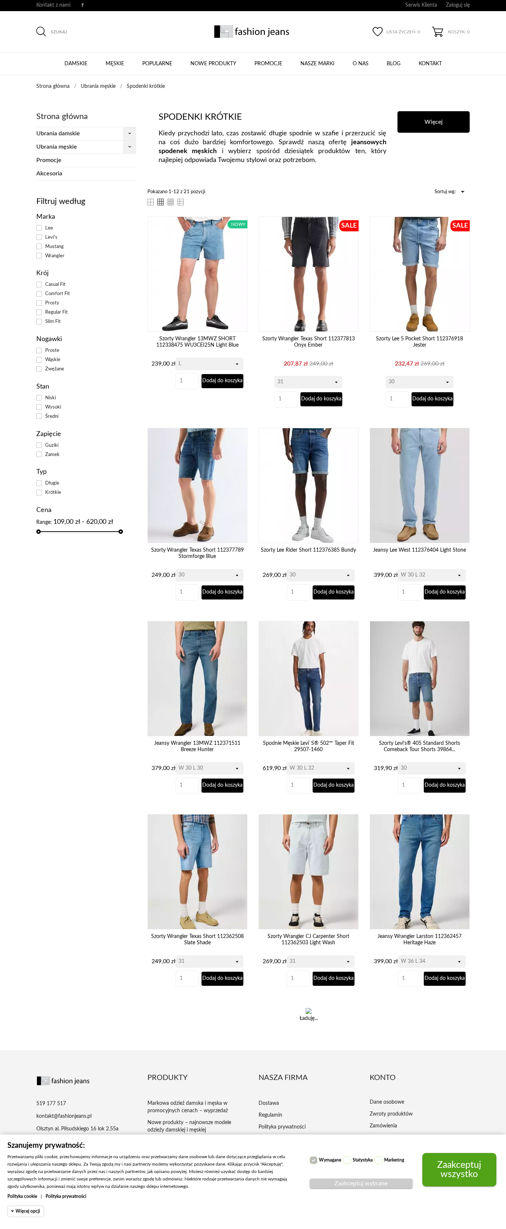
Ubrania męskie (56, 147)
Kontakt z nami (53, 5)
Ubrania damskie (58, 133)
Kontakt (430, 63)
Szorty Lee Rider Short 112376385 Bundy (308, 550)
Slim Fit (53, 321)
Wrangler (54, 255)
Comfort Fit (57, 293)
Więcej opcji (28, 1211)
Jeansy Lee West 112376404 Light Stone (419, 550)
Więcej (434, 122)
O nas (361, 63)
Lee (49, 228)
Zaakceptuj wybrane (360, 1183)
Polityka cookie (22, 1196)
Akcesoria (49, 173)
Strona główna (62, 116)
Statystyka (363, 1160)
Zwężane (54, 368)
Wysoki (53, 407)
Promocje (268, 63)
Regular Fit (56, 312)
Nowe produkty (213, 63)
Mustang (54, 246)
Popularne (157, 63)
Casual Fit (55, 284)
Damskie (75, 63)
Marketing (394, 1160)
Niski (50, 397)
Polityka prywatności (66, 1196)
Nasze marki (317, 63)
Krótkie (53, 492)
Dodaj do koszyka (222, 380)
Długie (52, 483)
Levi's (51, 237)
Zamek (52, 454)
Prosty (52, 302)
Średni (52, 416)
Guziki (52, 445)
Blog (393, 63)
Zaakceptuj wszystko (459, 1169)
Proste (52, 350)
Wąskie (52, 359)
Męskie (115, 63)
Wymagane (330, 1160)
